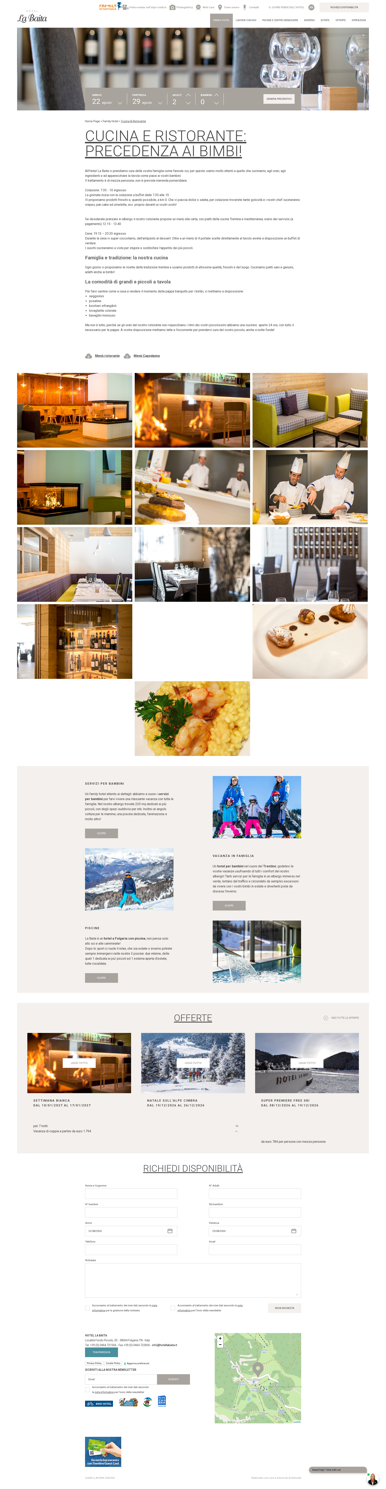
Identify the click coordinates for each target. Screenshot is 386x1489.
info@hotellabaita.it (164, 1345)
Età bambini (216, 1204)
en (311, 7)
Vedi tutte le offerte (345, 1017)
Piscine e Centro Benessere (280, 20)
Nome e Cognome (95, 1185)
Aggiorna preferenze (138, 1363)
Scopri (101, 833)
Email (212, 1241)
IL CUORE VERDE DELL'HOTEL (286, 7)
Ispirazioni (359, 20)
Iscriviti (173, 1379)
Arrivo (88, 1222)
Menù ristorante (107, 356)
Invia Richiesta (284, 1308)
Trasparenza (101, 1352)
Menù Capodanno (147, 356)
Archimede (294, 1477)
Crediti (88, 1477)
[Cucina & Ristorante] (74, 409)
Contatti (254, 7)
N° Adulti (214, 1185)
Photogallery (184, 7)
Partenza (214, 1222)
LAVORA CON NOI (246, 20)
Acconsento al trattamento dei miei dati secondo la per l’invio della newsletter (210, 1308)
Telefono (90, 1241)
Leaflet (297, 1421)
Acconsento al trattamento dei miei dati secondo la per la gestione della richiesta (124, 1308)
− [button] (220, 1344)
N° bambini (91, 1204)
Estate (325, 20)
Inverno (309, 20)
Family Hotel (221, 20)
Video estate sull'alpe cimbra (147, 7)
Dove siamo (231, 7)
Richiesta (90, 1260)
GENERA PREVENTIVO (279, 98)
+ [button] (220, 1338)
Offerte (341, 20)
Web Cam (209, 7)
